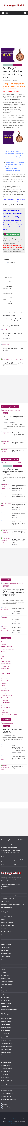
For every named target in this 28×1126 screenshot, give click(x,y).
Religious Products (18, 64)
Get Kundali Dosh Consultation (9, 847)
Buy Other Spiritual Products (8, 1099)
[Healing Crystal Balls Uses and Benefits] (5, 345)
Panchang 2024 (5, 688)
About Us (3, 889)
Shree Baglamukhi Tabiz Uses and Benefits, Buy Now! (15, 320)
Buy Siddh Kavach (5, 1065)
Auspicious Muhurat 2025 (7, 649)
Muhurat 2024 (4, 680)
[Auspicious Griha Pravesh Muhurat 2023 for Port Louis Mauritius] (6, 611)
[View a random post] (25, 13)
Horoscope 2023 (5, 666)
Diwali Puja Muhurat (6, 659)
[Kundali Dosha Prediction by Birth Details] (6, 444)
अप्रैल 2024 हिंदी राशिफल (6, 1027)
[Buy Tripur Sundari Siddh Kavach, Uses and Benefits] (6, 533)
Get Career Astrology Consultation (10, 844)
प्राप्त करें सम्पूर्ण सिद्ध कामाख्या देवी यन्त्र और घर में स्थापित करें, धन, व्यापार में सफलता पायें (18, 506)
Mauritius (3, 676)
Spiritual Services (5, 707)
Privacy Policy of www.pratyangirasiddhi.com (12, 904)
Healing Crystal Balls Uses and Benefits (13, 349)
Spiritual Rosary (5, 705)
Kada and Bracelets (6, 671)
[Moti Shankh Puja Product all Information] (5, 330)
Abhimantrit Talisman (7, 64)
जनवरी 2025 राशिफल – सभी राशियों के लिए (12, 730)
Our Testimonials (5, 901)
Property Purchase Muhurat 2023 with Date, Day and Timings (18, 629)
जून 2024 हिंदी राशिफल (5, 1034)
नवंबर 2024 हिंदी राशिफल (6, 1049)
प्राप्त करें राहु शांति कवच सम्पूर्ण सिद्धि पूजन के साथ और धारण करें (13, 364)
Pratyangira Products (6, 695)
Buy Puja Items (5, 1077)
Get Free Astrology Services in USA (14, 417)
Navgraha (3, 683)
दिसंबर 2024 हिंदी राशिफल (6, 1052)
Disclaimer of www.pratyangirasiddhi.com (11, 895)
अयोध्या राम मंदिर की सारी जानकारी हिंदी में (9, 715)
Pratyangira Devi (5, 690)
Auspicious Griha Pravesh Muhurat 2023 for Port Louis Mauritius (18, 610)
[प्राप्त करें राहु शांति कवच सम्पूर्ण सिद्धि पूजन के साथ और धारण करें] (12, 359)
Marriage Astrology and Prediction (18, 451)
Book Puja (3, 651)
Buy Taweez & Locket (6, 1081)
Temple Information (6, 710)
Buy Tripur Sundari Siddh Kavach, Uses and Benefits (18, 532)
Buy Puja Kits (4, 1074)
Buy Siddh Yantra (5, 1071)
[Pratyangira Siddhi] (3, 13)
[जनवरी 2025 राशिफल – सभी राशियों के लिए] (14, 723)
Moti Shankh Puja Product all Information (12, 334)
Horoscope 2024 (5, 668)
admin (15, 80)
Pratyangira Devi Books (7, 693)
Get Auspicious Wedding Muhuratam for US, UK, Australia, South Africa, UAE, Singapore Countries (18, 748)
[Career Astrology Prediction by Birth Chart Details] (6, 435)
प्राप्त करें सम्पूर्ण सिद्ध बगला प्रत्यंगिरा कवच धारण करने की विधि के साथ (18, 496)
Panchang (3, 685)
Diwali (2, 656)
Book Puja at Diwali (6, 654)
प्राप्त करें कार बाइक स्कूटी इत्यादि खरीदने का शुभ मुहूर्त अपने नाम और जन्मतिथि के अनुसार (13, 592)
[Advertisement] (14, 29)
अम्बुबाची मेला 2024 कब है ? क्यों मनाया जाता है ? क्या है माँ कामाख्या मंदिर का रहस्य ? (18, 758)
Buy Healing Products (6, 1068)
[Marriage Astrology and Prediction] (6, 452)
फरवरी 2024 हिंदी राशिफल (6, 1021)
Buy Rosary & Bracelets (7, 1084)
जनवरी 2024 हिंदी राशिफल (6, 1018)
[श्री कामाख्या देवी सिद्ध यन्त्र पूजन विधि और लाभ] (6, 515)
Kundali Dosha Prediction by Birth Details (18, 443)
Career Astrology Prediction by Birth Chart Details (18, 434)
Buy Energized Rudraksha (7, 1087)
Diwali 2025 (4, 1059)
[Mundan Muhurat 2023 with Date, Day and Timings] (6, 620)
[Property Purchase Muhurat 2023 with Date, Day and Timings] (6, 630)
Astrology (5, 413)
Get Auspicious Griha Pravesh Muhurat (11, 868)
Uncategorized (4, 712)
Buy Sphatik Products (6, 1090)
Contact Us (4, 892)
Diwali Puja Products (6, 661)
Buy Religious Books (6, 1062)
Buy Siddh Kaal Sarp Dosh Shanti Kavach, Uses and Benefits (18, 540)
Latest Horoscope (5, 673)
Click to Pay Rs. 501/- (13, 234)
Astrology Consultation (6, 646)
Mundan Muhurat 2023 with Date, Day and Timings (18, 619)
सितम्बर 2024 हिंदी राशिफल (6, 1043)
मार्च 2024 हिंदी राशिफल (5, 1024)
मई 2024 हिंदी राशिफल (5, 1030)
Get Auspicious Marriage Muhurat (9, 856)
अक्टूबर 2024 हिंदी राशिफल (6, 1046)
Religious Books (5, 700)
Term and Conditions (6, 907)
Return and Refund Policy (7, 898)
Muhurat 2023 (6, 586)
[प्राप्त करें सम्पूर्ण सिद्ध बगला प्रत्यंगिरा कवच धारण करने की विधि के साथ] (6, 497)
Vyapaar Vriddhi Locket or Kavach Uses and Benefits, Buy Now (14, 314)
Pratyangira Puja (5, 697)
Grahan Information (6, 663)
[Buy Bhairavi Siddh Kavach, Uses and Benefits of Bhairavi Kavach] (6, 524)
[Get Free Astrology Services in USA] (14, 410)
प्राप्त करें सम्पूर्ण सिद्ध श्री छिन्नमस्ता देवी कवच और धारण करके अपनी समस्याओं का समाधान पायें (19, 487)
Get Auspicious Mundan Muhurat (9, 865)
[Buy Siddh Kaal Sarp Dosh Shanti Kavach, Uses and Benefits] (6, 541)
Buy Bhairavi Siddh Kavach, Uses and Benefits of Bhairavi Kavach (18, 523)
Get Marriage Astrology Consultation (10, 850)
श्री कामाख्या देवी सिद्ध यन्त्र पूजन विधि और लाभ (18, 514)
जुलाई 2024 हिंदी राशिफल (6, 1037)
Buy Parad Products (6, 1096)
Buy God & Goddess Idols (7, 1093)
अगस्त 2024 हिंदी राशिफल (6, 1040)
